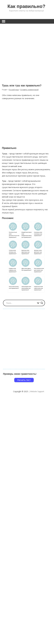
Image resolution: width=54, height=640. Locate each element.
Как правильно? (26, 6)
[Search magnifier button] (42, 303)
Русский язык (14, 90)
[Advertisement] (27, 52)
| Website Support (36, 391)
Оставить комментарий (29, 90)
